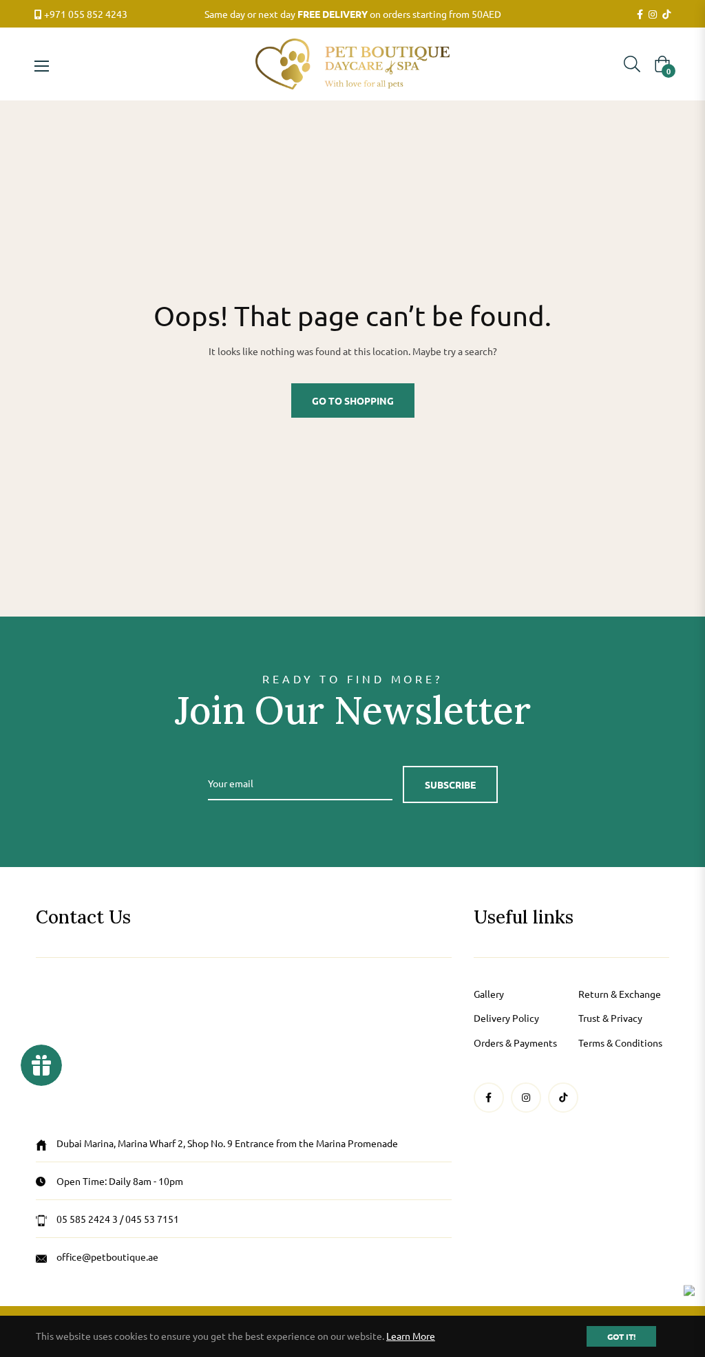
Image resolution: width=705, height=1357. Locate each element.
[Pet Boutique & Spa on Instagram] (653, 14)
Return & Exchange (619, 993)
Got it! (621, 1336)
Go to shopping (353, 400)
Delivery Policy (506, 1018)
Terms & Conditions (620, 1042)
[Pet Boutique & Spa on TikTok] (666, 14)
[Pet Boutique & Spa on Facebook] (640, 14)
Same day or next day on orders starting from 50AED (352, 14)
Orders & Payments (515, 1042)
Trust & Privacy (610, 1018)
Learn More (410, 1335)
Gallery (489, 993)
